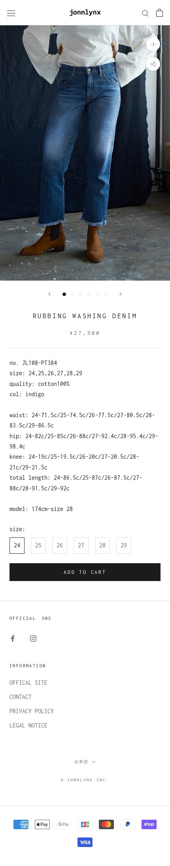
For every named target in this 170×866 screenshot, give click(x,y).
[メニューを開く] (11, 12)
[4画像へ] (89, 294)
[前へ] (49, 294)
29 (124, 545)
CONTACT (20, 696)
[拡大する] (153, 44)
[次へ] (120, 294)
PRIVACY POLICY (31, 711)
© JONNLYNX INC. (85, 780)
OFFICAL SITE (28, 682)
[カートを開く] (159, 13)
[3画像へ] (81, 294)
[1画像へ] (64, 294)
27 (81, 545)
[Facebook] (12, 637)
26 (60, 545)
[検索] (145, 12)
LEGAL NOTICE (28, 725)
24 (17, 545)
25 (38, 545)
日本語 (81, 762)
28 (102, 545)
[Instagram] (33, 637)
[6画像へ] (106, 294)
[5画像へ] (97, 294)
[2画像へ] (72, 294)
